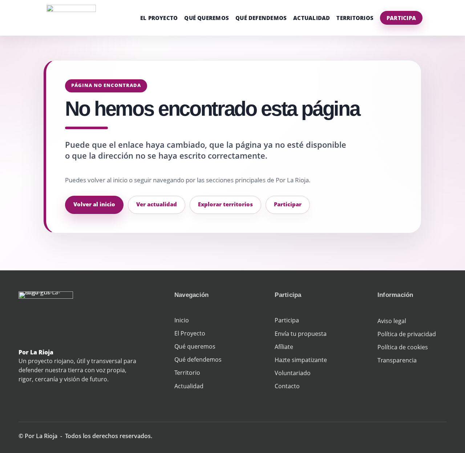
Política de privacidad (406, 334)
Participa (401, 17)
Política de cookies (402, 347)
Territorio (187, 373)
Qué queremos (206, 18)
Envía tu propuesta (301, 334)
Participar (288, 204)
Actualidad (311, 18)
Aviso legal (391, 321)
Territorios (354, 18)
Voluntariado (293, 373)
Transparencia (397, 360)
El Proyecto (159, 18)
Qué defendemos (261, 18)
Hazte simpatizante (301, 360)
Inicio (181, 320)
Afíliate (284, 347)
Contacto (287, 386)
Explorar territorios (225, 204)
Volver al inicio (94, 204)
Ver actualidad (156, 204)
